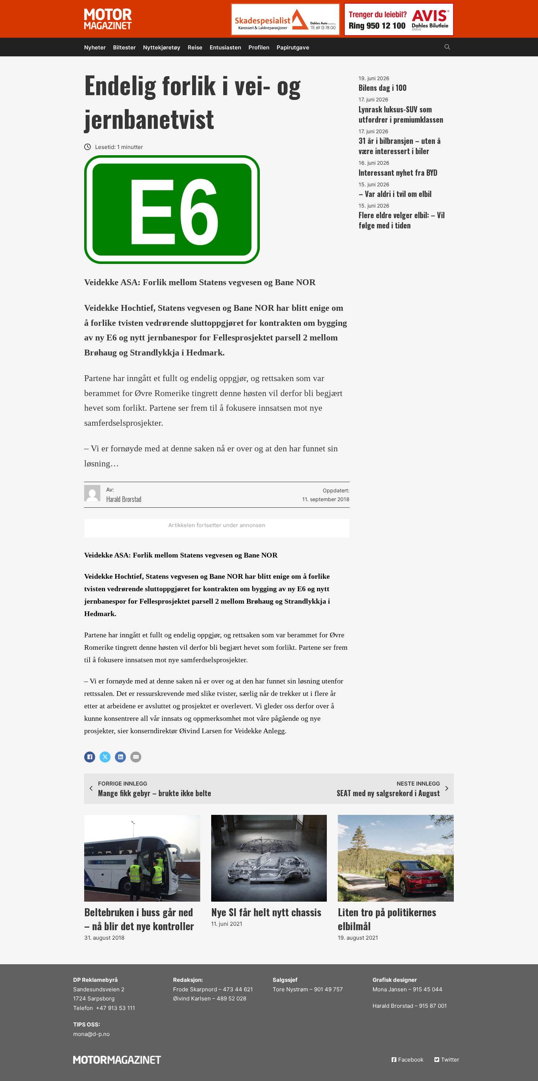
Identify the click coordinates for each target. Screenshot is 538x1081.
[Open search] (447, 47)
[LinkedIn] (120, 757)
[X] (105, 757)
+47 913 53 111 (115, 1007)
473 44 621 (238, 989)
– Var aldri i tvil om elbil (395, 193)
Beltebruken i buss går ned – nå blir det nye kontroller (139, 919)
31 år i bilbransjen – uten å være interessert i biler (400, 145)
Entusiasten (225, 47)
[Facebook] (89, 757)
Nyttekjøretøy (161, 47)
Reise (195, 47)
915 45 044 (427, 989)
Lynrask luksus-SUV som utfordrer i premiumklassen (401, 114)
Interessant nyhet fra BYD (398, 172)
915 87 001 (433, 1005)
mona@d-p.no (91, 1033)
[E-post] (135, 757)
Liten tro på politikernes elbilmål (387, 919)
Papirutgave (293, 47)
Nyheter (95, 47)
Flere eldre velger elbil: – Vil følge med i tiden (402, 220)
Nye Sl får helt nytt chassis (266, 912)
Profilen (259, 47)
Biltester (124, 47)
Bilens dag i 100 (383, 87)
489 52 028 (231, 998)
